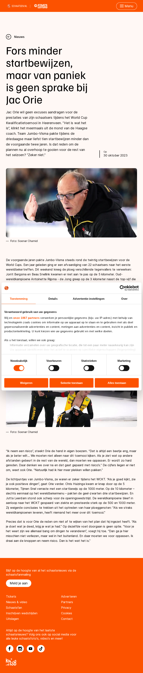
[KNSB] (71, 662)
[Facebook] (9, 648)
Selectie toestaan (72, 382)
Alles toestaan (117, 382)
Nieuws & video (16, 602)
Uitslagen (12, 619)
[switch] (54, 368)
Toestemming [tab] (19, 298)
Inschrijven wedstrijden (21, 613)
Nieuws (19, 37)
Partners (67, 602)
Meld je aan (19, 583)
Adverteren (69, 596)
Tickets (11, 596)
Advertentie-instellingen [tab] (88, 298)
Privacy (66, 607)
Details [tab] (53, 298)
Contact (67, 619)
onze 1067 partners (26, 317)
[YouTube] (30, 648)
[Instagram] (20, 648)
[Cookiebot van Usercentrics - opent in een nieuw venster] (122, 288)
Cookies (66, 613)
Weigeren (26, 382)
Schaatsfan (14, 607)
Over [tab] (124, 298)
